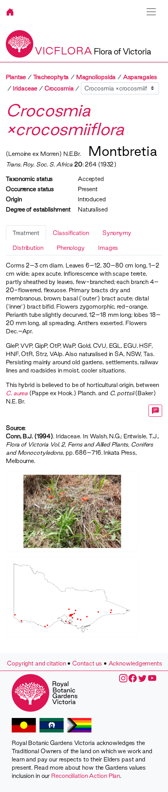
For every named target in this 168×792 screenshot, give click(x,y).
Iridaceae (25, 88)
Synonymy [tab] (116, 233)
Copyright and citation (36, 663)
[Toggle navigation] (151, 12)
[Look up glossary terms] (155, 411)
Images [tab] (108, 247)
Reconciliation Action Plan (85, 775)
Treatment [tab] (26, 233)
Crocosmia (59, 88)
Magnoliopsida (96, 77)
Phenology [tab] (71, 247)
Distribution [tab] (28, 247)
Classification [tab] (71, 233)
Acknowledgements (135, 663)
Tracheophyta (51, 77)
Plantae (16, 77)
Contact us (87, 663)
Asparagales (140, 77)
